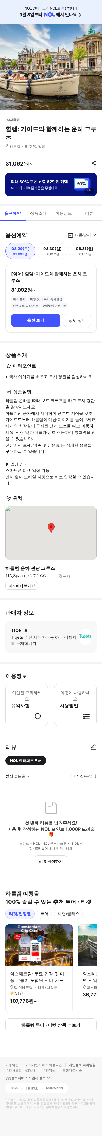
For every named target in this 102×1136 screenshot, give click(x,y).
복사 (66, 576)
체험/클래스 (68, 913)
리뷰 (89, 213)
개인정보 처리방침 (82, 1065)
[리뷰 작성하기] (93, 747)
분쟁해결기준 (72, 1070)
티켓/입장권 (20, 913)
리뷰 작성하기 (51, 861)
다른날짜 (83, 235)
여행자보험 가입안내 (20, 1070)
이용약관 (11, 1065)
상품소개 (38, 213)
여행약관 (48, 1070)
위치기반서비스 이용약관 (43, 1065)
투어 (44, 913)
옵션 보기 (35, 320)
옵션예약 (13, 213)
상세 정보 (77, 320)
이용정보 (63, 213)
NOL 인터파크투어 (26, 760)
